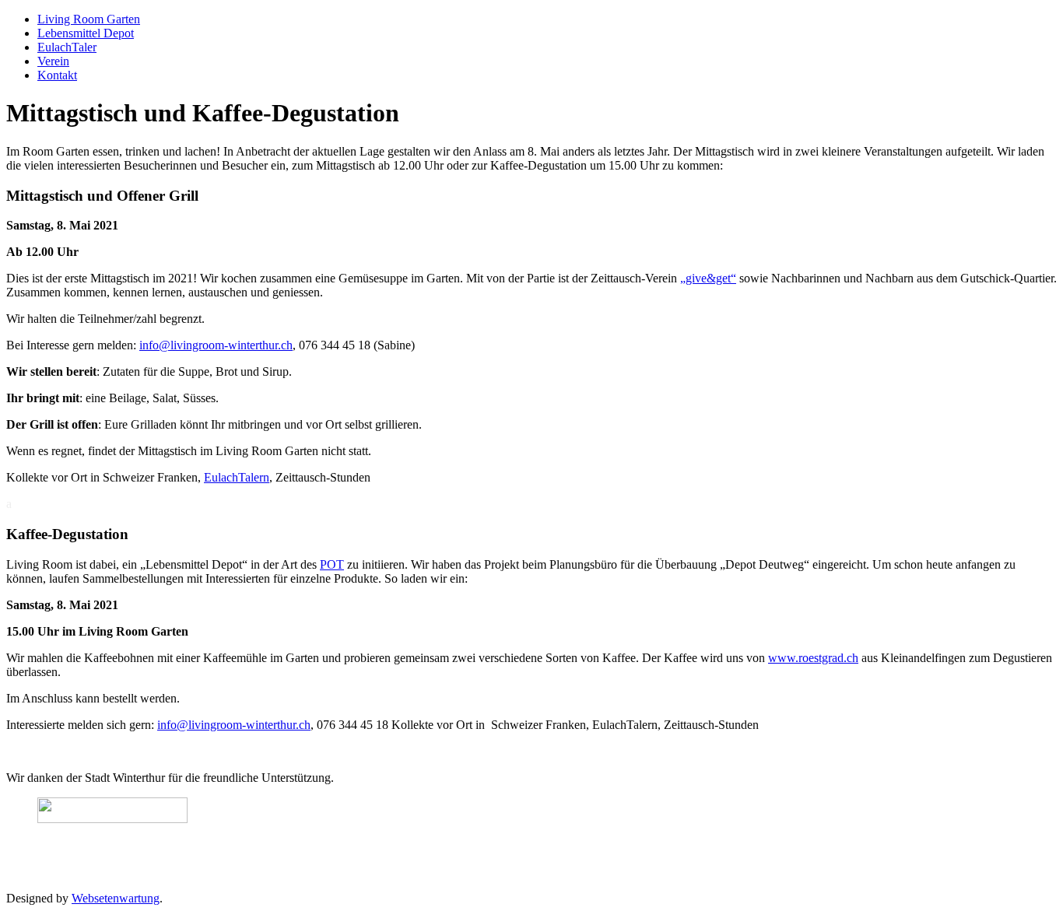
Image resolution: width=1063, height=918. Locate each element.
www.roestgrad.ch (813, 657)
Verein (53, 61)
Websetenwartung (116, 898)
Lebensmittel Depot (85, 33)
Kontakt (57, 75)
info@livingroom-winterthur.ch (216, 345)
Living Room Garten (88, 19)
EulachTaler (66, 47)
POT (332, 564)
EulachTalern (236, 477)
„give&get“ (708, 278)
